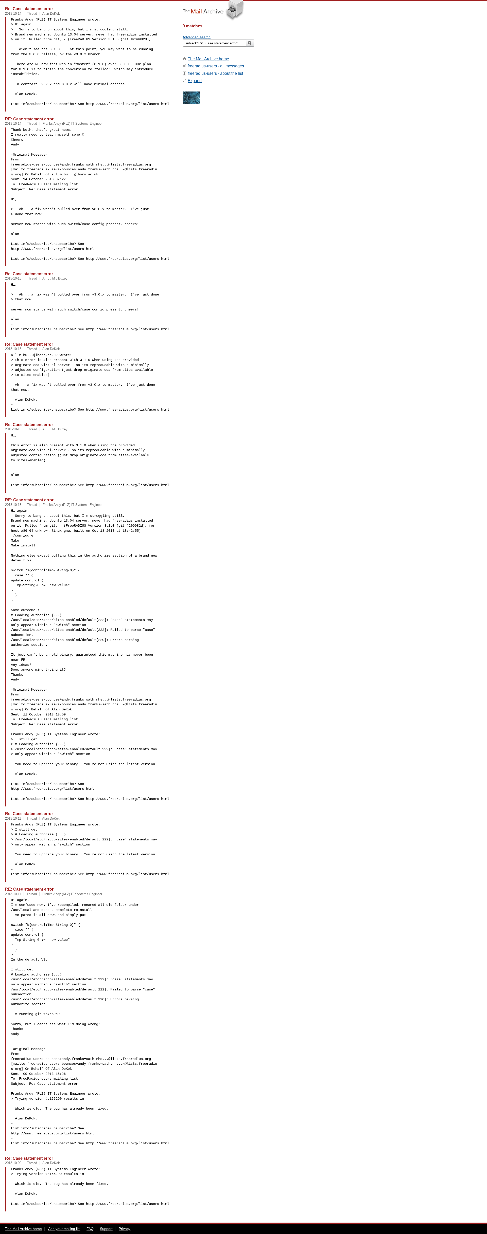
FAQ (90, 1229)
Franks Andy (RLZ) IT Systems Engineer (72, 123)
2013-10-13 (13, 278)
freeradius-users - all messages (216, 66)
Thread (32, 13)
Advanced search (197, 37)
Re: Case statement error (29, 8)
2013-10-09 (13, 1163)
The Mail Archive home (208, 59)
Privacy (124, 1229)
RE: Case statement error (29, 119)
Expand (195, 81)
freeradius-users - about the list (215, 73)
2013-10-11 (13, 818)
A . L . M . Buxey (54, 278)
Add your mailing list (64, 1229)
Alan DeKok (51, 13)
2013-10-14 (13, 13)
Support (106, 1229)
